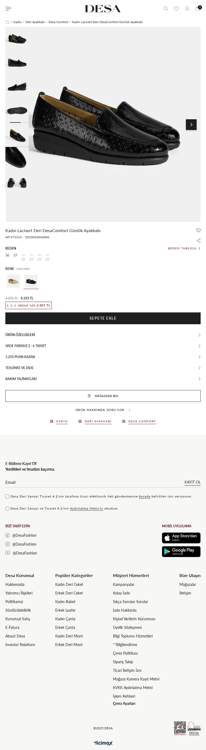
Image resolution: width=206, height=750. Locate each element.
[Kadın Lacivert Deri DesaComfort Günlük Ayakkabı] (31, 281)
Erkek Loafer (65, 610)
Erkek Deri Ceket (69, 593)
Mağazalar (187, 584)
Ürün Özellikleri (20, 335)
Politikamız (14, 601)
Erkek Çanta (65, 627)
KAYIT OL (193, 482)
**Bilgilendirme (125, 644)
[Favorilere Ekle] (198, 230)
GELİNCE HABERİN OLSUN (23, 259)
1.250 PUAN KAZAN (20, 357)
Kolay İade (121, 593)
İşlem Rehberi (124, 696)
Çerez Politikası (125, 653)
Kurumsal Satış (17, 618)
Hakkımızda (14, 584)
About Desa (15, 636)
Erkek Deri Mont (69, 644)
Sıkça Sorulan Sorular (130, 601)
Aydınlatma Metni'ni (86, 508)
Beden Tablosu (182, 248)
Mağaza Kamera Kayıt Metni (136, 679)
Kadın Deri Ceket (69, 584)
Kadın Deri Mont (69, 636)
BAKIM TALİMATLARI (21, 379)
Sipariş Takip (123, 661)
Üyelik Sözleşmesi (127, 627)
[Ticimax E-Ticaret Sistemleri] (103, 743)
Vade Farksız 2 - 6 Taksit (25, 346)
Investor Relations (20, 644)
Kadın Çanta (65, 618)
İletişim (185, 593)
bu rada (144, 496)
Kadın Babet (65, 601)
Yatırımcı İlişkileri (18, 593)
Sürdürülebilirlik (18, 610)
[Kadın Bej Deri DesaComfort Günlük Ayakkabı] (13, 281)
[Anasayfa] (7, 22)
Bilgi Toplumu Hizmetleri (133, 636)
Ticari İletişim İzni (127, 670)
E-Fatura (12, 627)
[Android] (181, 551)
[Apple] (181, 537)
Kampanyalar (123, 584)
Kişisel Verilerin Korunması (134, 618)
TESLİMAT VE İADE (19, 368)
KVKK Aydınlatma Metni (133, 687)
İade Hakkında (125, 610)
